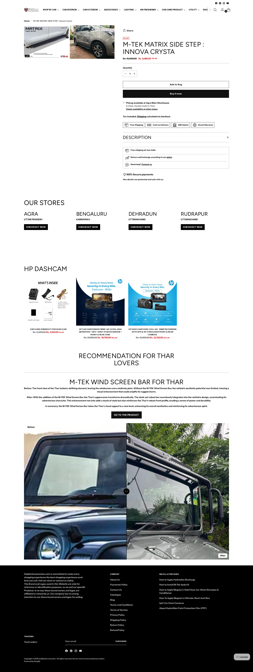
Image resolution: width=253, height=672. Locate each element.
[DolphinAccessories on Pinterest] (220, 3)
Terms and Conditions (121, 604)
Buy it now (176, 93)
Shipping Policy (118, 620)
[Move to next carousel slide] (226, 249)
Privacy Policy (117, 615)
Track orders (30, 642)
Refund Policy (117, 630)
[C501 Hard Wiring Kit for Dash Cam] (48, 301)
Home (27, 21)
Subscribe (121, 641)
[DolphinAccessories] (31, 10)
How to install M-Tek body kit (174, 584)
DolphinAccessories (47, 659)
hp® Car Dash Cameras (171, 603)
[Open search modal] (215, 10)
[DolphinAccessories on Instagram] (224, 3)
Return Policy (117, 625)
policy (169, 157)
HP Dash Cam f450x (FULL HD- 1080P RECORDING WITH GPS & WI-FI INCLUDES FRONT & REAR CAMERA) (153, 332)
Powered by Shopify (32, 661)
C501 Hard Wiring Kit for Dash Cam (48, 329)
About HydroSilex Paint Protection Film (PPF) (183, 608)
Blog (112, 599)
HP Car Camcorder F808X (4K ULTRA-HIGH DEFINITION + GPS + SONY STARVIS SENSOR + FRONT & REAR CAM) (100, 332)
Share (130, 30)
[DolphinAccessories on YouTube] (227, 3)
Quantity (127, 67)
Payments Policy (119, 584)
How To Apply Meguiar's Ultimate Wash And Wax (184, 598)
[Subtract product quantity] (134, 74)
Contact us (147, 164)
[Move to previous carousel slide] (219, 249)
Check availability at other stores (142, 109)
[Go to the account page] (221, 10)
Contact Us (116, 589)
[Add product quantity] (125, 74)
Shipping (141, 116)
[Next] (210, 10)
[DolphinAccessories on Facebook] (216, 3)
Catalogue (115, 594)
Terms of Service (119, 610)
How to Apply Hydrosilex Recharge (177, 579)
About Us (115, 579)
